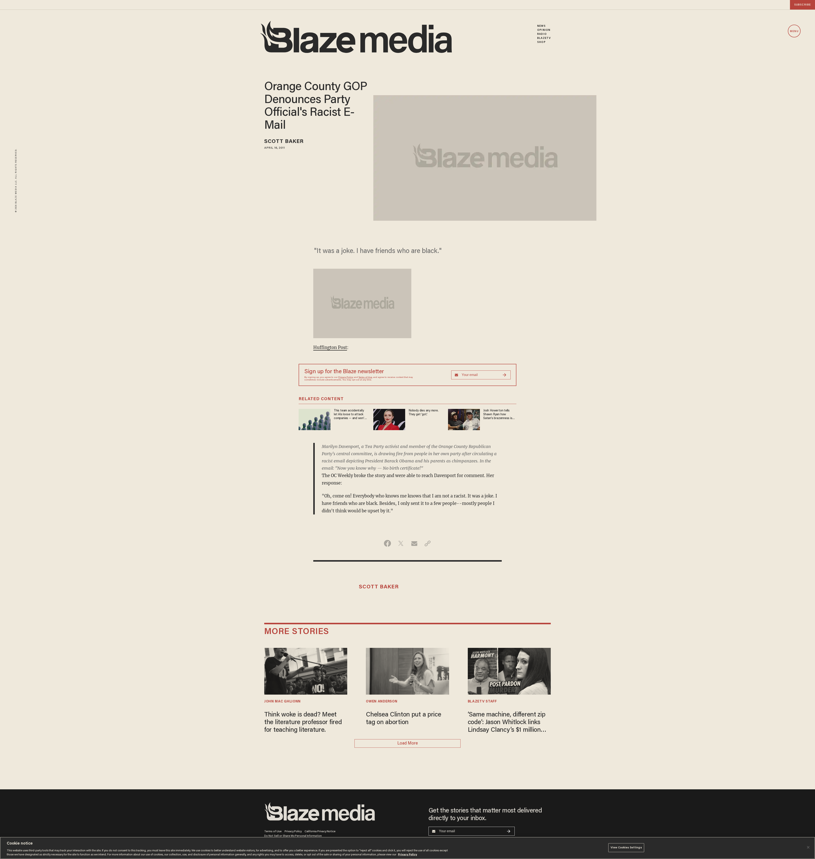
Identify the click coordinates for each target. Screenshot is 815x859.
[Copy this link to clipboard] (427, 543)
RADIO (542, 34)
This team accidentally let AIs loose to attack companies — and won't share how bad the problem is (350, 414)
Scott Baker (284, 141)
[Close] (808, 847)
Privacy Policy (345, 377)
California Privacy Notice (320, 831)
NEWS (541, 26)
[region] (407, 848)
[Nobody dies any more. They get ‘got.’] (389, 419)
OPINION (543, 30)
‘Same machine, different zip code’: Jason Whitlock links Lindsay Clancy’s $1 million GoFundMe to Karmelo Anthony (506, 723)
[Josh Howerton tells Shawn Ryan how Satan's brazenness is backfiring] (464, 419)
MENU (794, 31)
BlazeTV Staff (482, 701)
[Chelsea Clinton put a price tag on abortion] (407, 671)
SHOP (541, 42)
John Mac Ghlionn (282, 701)
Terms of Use (365, 377)
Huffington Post (330, 347)
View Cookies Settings (626, 847)
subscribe (802, 4)
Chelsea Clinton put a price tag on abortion (403, 719)
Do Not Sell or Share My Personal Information (293, 836)
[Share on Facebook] (387, 543)
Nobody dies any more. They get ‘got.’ (423, 412)
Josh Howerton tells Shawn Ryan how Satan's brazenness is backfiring (497, 414)
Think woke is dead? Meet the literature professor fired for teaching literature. (303, 722)
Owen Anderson (381, 701)
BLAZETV (544, 38)
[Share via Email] (414, 543)
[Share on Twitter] (400, 543)
